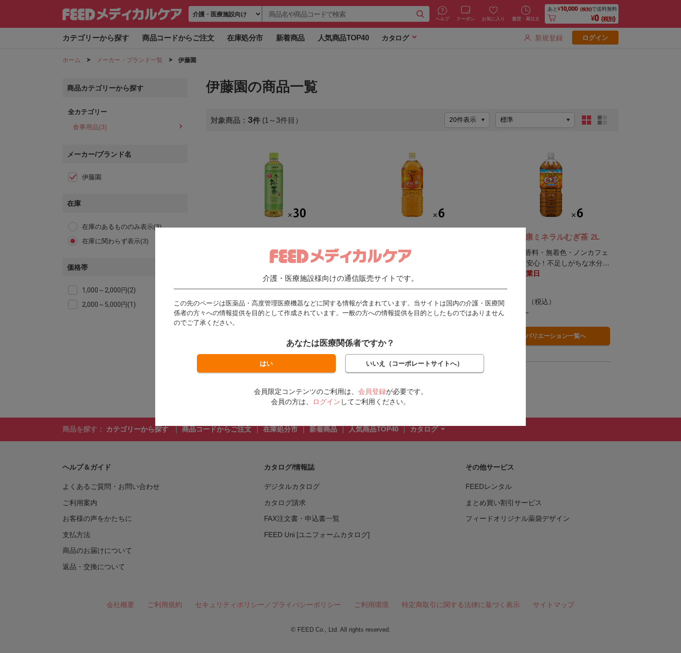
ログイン (326, 402)
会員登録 (372, 391)
